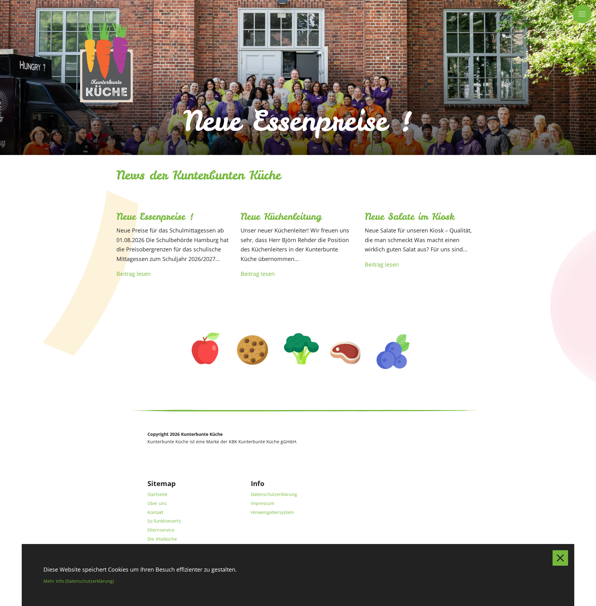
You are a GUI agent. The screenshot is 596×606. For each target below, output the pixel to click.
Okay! (560, 558)
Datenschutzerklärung (274, 494)
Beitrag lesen (133, 273)
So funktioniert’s (164, 521)
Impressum (262, 503)
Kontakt (155, 512)
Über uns (157, 503)
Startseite (157, 494)
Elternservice (160, 530)
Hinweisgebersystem (272, 512)
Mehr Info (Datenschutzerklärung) (78, 581)
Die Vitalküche (162, 539)
